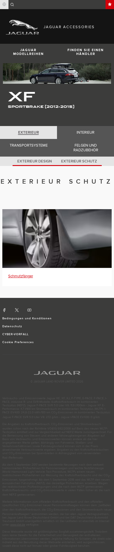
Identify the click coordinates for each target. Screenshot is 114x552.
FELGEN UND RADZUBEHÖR (85, 147)
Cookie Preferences (18, 342)
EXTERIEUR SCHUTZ (79, 161)
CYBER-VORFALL (15, 334)
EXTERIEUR (28, 132)
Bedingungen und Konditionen (27, 318)
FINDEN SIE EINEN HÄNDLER (86, 52)
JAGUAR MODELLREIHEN (28, 52)
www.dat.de (17, 524)
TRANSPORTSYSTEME (29, 145)
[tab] (28, 132)
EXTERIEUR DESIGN (34, 161)
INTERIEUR (85, 132)
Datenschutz (12, 326)
